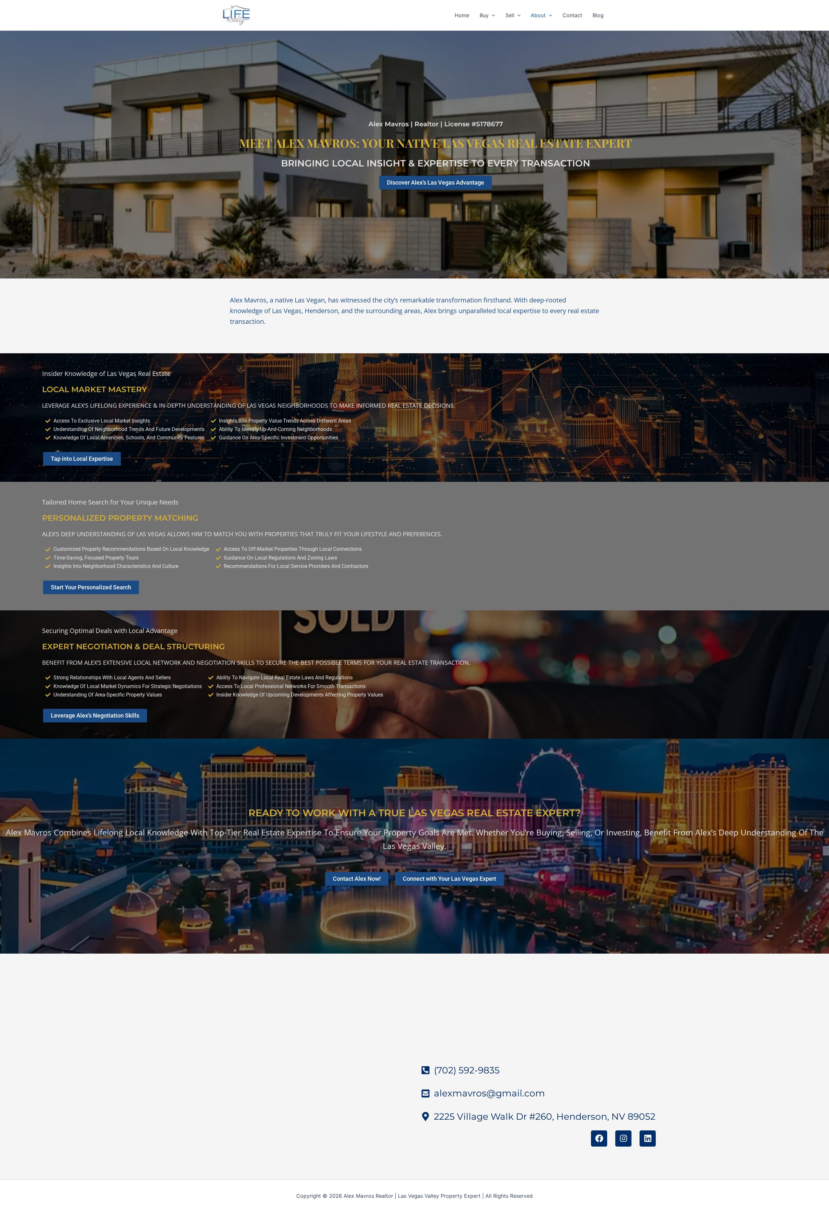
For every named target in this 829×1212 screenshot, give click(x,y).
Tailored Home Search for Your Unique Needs (110, 502)
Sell (509, 15)
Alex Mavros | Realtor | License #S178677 (436, 124)
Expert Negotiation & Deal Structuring (133, 646)
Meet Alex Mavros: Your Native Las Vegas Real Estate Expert (435, 143)
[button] (492, 15)
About (538, 15)
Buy (484, 15)
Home (462, 15)
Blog (598, 15)
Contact (572, 15)
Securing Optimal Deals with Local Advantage (109, 630)
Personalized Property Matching (120, 518)
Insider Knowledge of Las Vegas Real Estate (106, 373)
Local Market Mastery (94, 389)
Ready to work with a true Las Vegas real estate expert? (414, 813)
